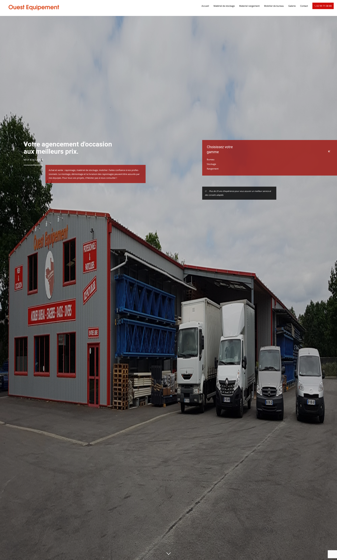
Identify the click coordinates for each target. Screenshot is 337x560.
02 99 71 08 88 (324, 5)
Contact (304, 5)
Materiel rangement (249, 5)
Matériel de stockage (224, 5)
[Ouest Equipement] (33, 13)
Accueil (205, 5)
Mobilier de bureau (274, 5)
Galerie (292, 5)
